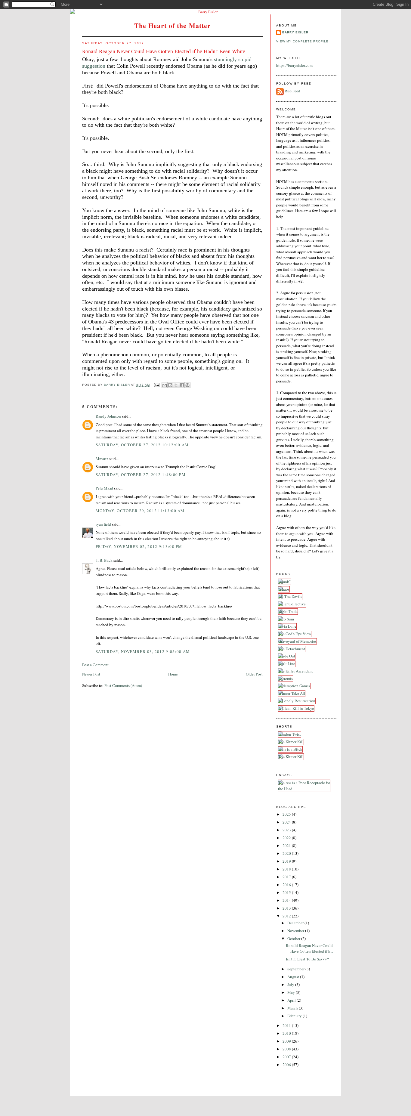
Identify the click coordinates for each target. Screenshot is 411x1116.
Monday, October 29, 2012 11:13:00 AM (140, 510)
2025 (287, 814)
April (292, 1000)
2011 (287, 1025)
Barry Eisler (295, 32)
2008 (287, 1049)
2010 (287, 1033)
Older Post (254, 674)
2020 (287, 853)
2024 (287, 822)
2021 (287, 845)
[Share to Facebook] (182, 385)
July (291, 984)
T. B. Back (104, 560)
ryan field (103, 524)
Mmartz (102, 458)
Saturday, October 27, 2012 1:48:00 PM (141, 474)
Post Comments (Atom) (123, 685)
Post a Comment (95, 664)
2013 (287, 908)
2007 (287, 1056)
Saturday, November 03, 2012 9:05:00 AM (143, 651)
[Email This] (165, 385)
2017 (287, 877)
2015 (287, 892)
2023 (287, 830)
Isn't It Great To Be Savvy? (307, 959)
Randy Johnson (108, 416)
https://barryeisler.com (294, 65)
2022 (287, 837)
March (293, 1008)
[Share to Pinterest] (187, 385)
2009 (287, 1041)
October (294, 938)
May (291, 992)
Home (173, 674)
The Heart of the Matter (172, 25)
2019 (287, 861)
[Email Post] (156, 385)
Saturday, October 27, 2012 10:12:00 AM (142, 444)
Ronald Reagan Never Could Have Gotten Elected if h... (309, 948)
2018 (287, 869)
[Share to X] (176, 385)
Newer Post (91, 674)
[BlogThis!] (170, 385)
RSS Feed (292, 91)
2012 (287, 916)
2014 (287, 900)
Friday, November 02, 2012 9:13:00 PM (139, 546)
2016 (287, 884)
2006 (287, 1064)
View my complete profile (302, 41)
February (295, 1016)
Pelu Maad (104, 488)
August (293, 976)
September (296, 969)
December (295, 923)
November (296, 930)
